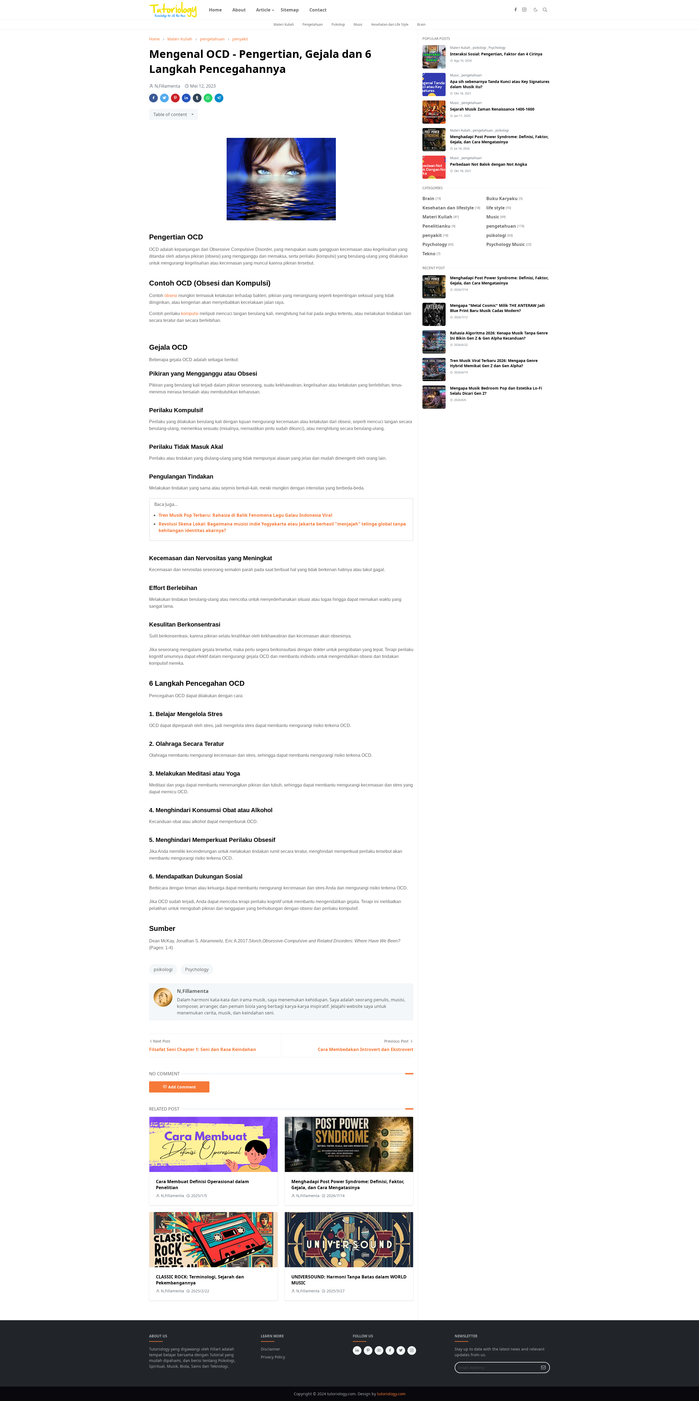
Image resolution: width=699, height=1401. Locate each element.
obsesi (170, 295)
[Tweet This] (164, 98)
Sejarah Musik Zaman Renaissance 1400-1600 (492, 109)
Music (358, 24)
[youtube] (379, 1350)
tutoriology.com (391, 1393)
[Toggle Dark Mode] (535, 9)
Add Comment (182, 1087)
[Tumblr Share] (197, 98)
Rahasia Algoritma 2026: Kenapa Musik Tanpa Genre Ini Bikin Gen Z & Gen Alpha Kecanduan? (499, 335)
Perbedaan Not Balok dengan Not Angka (488, 164)
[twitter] (400, 1350)
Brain (421, 24)
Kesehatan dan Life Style (389, 24)
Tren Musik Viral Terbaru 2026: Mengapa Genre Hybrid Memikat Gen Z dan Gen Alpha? (494, 363)
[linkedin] (357, 1350)
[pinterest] (368, 1350)
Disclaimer (270, 1349)
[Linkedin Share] (186, 98)
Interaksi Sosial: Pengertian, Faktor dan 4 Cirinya (496, 54)
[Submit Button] (543, 1368)
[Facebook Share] (153, 98)
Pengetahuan (313, 24)
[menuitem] (215, 10)
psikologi (163, 969)
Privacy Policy (273, 1357)
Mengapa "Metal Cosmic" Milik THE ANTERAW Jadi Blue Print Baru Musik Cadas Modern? (497, 308)
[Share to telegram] (219, 98)
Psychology (197, 969)
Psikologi (338, 24)
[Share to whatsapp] (208, 98)
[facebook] (515, 10)
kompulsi (190, 313)
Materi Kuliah (284, 24)
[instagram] (524, 10)
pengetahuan (471, 75)
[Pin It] (175, 98)
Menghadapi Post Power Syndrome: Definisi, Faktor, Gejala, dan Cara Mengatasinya (347, 1185)
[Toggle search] (545, 10)
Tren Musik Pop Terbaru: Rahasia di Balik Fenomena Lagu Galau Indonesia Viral (245, 515)
